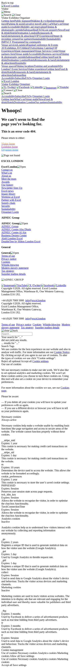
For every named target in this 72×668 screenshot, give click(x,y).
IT (29, 48)
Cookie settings (40, 361)
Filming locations (25, 66)
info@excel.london (35, 300)
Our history (7, 184)
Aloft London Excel (12, 238)
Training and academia (46, 66)
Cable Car (46, 23)
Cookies (5, 261)
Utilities (24, 48)
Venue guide (22, 54)
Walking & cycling (41, 20)
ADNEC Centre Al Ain (13, 232)
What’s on (56, 23)
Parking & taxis (15, 23)
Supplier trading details (13, 274)
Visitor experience (36, 69)
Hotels (13, 32)
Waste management (24, 51)
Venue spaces (8, 66)
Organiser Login (41, 78)
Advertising (37, 48)
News (61, 29)
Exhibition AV (12, 48)
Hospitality (20, 63)
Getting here (7, 20)
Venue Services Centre (47, 51)
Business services (51, 54)
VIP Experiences (43, 36)
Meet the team (8, 178)
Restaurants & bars (45, 60)
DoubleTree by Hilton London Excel (20, 241)
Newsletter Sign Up (11, 187)
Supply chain (8, 203)
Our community (32, 42)
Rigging (31, 45)
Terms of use (8, 255)
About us (6, 175)
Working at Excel (10, 196)
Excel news (7, 190)
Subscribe (20, 78)
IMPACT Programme (12, 42)
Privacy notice (8, 258)
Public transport (22, 20)
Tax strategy (7, 271)
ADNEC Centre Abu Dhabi (16, 229)
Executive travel (32, 23)
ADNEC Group (9, 226)
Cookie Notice (61, 352)
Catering (48, 48)
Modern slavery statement (14, 267)
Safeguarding (30, 29)
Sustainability (39, 39)
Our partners (25, 39)
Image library (8, 193)
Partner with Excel (11, 199)
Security (5, 206)
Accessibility (14, 26)
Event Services (19, 69)
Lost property (51, 29)
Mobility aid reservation (33, 26)
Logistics (22, 45)
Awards (5, 181)
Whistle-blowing (10, 264)
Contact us (7, 169)
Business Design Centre (14, 235)
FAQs (40, 29)
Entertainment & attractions (20, 36)
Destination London (27, 32)
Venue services (9, 45)
